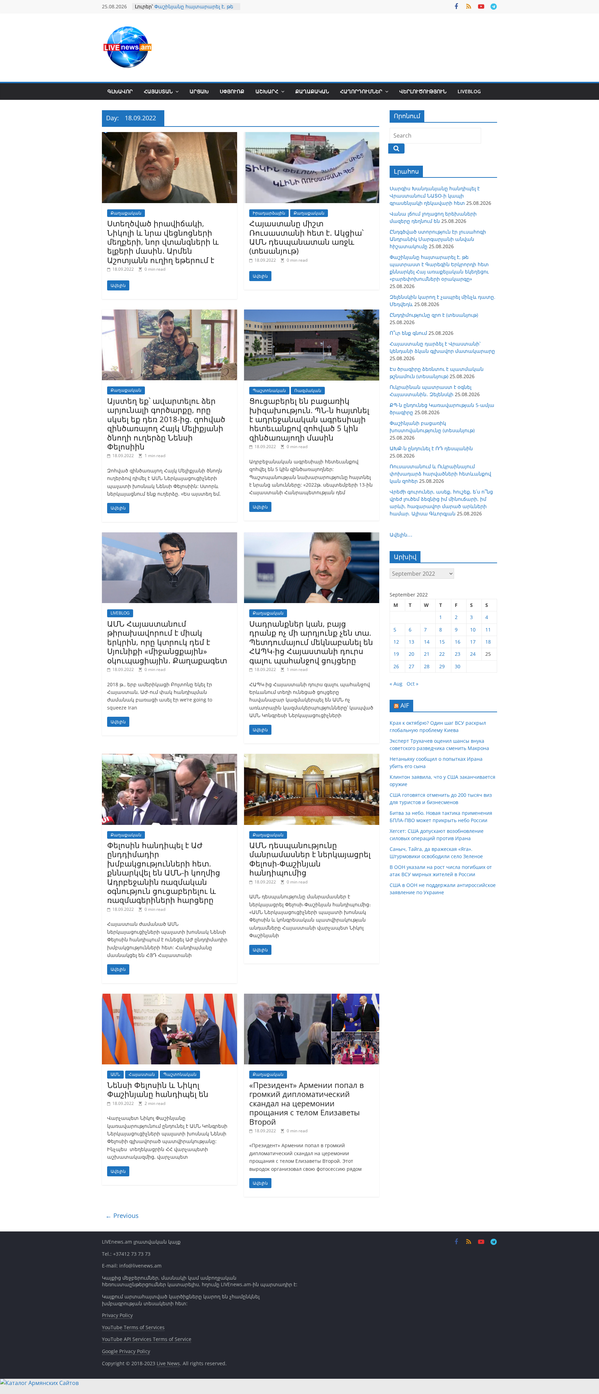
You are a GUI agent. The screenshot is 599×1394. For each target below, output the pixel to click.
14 (426, 641)
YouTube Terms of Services (133, 1327)
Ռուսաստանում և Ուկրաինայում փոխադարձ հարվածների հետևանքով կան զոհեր (440, 473)
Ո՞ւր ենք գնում (408, 333)
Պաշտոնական (269, 390)
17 (473, 641)
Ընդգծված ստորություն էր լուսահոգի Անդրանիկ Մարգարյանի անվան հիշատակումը (438, 239)
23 (457, 654)
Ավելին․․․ (401, 534)
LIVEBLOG (469, 91)
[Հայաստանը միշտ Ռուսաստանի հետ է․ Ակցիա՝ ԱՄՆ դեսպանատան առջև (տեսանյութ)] (311, 136)
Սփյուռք (232, 91)
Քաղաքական (312, 91)
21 (426, 654)
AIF (404, 705)
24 (473, 654)
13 (411, 641)
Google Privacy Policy (126, 1351)
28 (426, 666)
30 (457, 666)
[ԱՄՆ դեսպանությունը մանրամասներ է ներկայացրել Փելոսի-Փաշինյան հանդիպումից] (311, 758)
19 (396, 654)
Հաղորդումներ (361, 91)
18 (488, 641)
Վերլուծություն (422, 91)
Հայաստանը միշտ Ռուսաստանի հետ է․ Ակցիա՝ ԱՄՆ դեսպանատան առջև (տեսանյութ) (306, 237)
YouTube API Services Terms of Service (146, 1339)
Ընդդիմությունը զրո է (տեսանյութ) (434, 315)
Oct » (412, 683)
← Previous (122, 1215)
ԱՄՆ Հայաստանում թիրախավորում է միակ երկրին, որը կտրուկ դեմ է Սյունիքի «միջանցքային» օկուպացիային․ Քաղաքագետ (167, 641)
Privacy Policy (117, 1315)
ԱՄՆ (115, 1074)
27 (411, 666)
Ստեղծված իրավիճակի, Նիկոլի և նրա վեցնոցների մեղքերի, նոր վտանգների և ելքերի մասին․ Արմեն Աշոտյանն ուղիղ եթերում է (163, 241)
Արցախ (199, 91)
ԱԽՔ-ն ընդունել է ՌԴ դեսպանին (431, 448)
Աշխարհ (266, 91)
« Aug (396, 683)
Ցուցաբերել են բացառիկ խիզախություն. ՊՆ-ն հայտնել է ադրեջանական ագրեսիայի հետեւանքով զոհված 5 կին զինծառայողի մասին (309, 419)
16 (457, 641)
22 (442, 654)
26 (396, 666)
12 (396, 641)
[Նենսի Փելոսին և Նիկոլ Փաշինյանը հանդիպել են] (169, 998)
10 (473, 629)
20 (411, 654)
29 (442, 666)
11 (488, 629)
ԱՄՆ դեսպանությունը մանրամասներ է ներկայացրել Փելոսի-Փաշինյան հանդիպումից (310, 859)
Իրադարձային (269, 213)
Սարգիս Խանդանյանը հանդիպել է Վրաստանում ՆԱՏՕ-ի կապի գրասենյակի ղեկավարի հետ (435, 195)
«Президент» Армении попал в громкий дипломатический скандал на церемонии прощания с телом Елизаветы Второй (306, 1103)
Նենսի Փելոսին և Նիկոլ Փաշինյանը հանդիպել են (157, 1089)
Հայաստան (158, 91)
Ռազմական (307, 390)
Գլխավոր (120, 91)
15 (442, 641)
